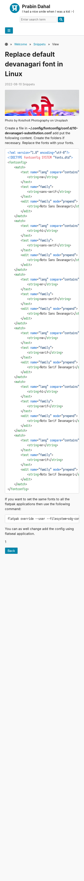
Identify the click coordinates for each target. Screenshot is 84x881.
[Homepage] (15, 8)
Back (11, 551)
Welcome (20, 44)
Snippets (39, 44)
